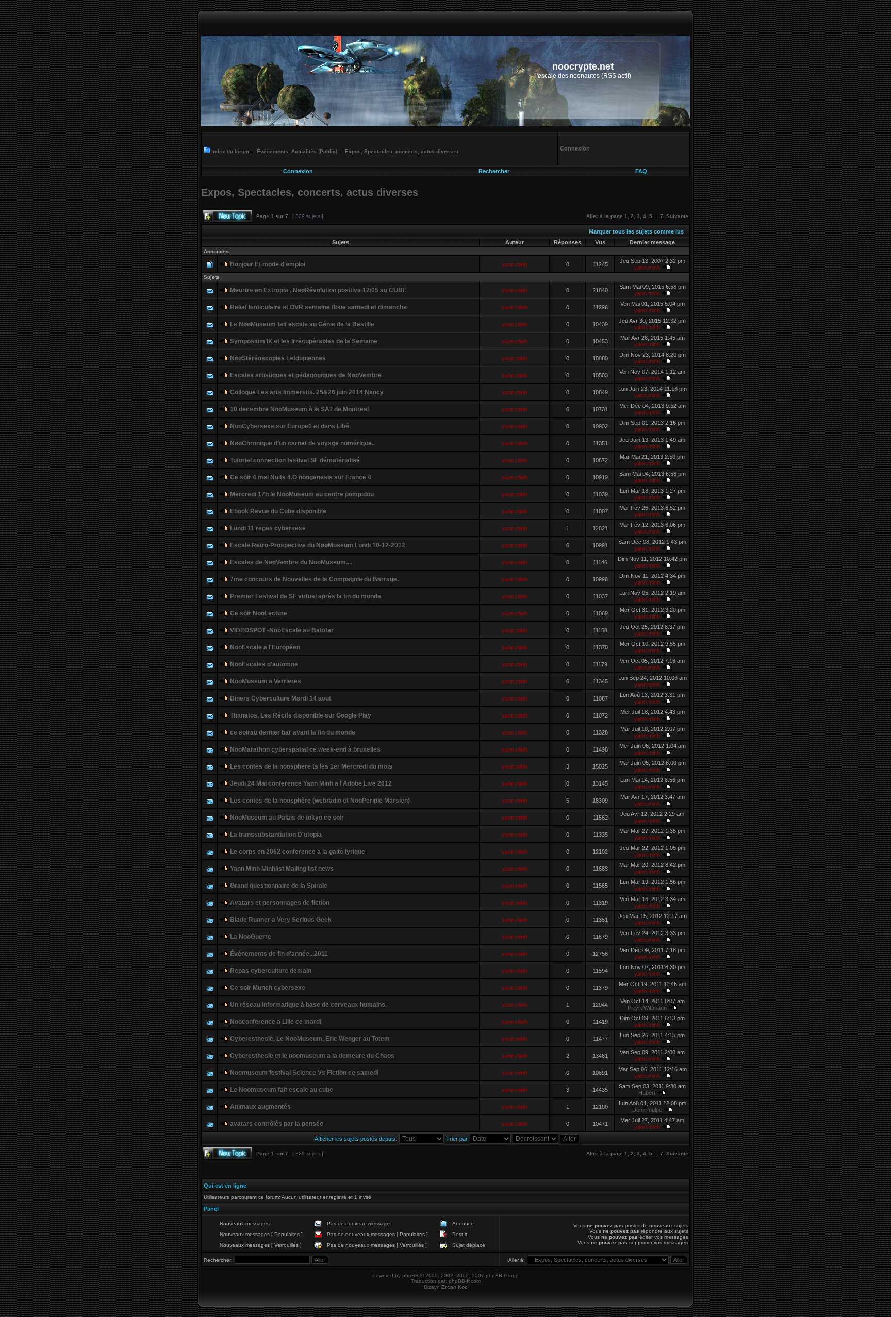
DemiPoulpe (647, 1110)
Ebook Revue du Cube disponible (278, 511)
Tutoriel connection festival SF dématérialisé (295, 460)
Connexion (298, 171)
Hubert (646, 1093)
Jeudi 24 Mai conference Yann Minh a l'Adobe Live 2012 (311, 783)
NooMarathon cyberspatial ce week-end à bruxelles (305, 749)
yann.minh (514, 264)
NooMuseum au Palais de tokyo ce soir (287, 817)
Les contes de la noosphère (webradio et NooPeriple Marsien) (320, 800)
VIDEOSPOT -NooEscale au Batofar (282, 630)
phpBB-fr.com (465, 1281)
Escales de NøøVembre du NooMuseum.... (291, 562)
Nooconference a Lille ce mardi (275, 1021)
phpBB (410, 1275)
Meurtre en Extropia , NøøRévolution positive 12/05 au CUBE (318, 290)
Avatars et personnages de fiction (279, 902)
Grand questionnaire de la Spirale (278, 885)
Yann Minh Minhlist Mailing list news (282, 868)
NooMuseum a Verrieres (265, 681)
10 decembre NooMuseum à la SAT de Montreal (299, 409)
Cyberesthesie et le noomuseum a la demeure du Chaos (312, 1055)
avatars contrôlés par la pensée (276, 1123)
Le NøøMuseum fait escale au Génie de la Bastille (302, 324)
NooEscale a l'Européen (265, 647)
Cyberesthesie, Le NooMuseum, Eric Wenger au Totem (310, 1038)
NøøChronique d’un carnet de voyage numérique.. (302, 443)
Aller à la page (604, 216)
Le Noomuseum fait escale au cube (281, 1089)
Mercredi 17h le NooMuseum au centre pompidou (302, 494)
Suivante (677, 216)
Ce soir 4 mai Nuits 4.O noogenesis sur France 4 (300, 477)
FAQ (641, 171)
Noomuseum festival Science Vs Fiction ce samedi (304, 1072)
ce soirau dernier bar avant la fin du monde (292, 732)
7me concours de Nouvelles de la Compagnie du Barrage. (314, 579)
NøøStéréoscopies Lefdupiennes (278, 358)
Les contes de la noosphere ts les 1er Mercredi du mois (311, 766)
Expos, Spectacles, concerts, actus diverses (401, 151)
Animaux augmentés (260, 1106)
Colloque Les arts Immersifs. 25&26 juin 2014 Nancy (307, 392)
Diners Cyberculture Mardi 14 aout (280, 698)
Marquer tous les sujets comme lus (636, 231)
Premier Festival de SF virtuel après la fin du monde (305, 596)
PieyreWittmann (647, 1008)
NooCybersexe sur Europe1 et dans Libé (289, 426)
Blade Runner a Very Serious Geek (281, 919)
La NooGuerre (250, 936)
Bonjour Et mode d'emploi (267, 264)
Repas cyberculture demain (270, 970)
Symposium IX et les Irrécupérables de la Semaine (303, 341)
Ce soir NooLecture (258, 613)
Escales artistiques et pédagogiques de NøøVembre (306, 375)
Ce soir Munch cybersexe (267, 987)
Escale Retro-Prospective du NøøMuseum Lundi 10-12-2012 (317, 545)
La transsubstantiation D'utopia (276, 834)
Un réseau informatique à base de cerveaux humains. (308, 1004)
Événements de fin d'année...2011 (279, 953)
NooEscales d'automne (264, 664)
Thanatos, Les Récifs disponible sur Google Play (300, 715)
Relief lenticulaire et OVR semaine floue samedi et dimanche (318, 307)
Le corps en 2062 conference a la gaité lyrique (297, 851)
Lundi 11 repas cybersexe (268, 528)
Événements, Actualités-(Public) (297, 151)
